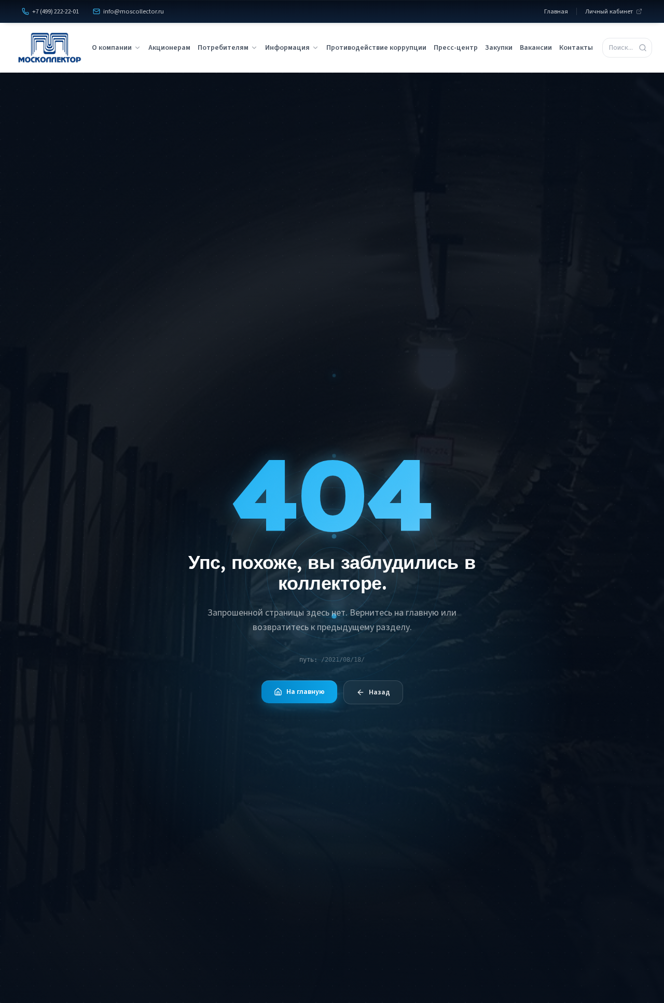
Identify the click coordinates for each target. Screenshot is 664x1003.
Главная (556, 11)
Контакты (576, 48)
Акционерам (169, 48)
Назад (379, 692)
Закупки (499, 48)
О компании (112, 48)
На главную (305, 692)
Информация (287, 48)
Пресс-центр (456, 48)
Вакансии (536, 48)
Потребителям (223, 48)
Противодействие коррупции (376, 48)
